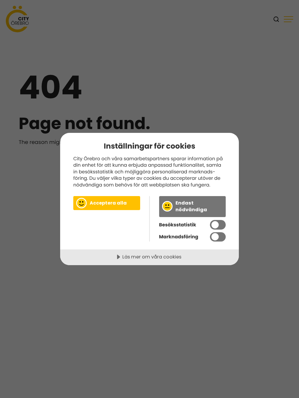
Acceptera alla (108, 203)
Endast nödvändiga (191, 206)
